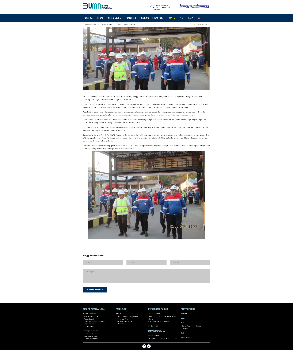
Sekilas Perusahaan (91, 316)
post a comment (96, 289)
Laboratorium (121, 324)
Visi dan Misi (88, 334)
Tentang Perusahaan (91, 331)
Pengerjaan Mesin (123, 319)
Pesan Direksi (89, 319)
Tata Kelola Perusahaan (167, 316)
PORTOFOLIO (131, 18)
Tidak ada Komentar (203, 24)
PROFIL (100, 18)
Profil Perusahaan (89, 313)
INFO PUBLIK (159, 18)
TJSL (181, 18)
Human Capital (89, 326)
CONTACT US (153, 326)
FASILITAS (145, 18)
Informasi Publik (154, 313)
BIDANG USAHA (114, 18)
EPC (176, 338)
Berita (151, 316)
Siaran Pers (186, 326)
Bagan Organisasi (90, 324)
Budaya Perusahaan (91, 339)
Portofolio (184, 313)
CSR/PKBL (185, 328)
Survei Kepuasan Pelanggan (159, 321)
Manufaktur (165, 338)
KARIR (190, 18)
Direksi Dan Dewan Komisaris (94, 321)
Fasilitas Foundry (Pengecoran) (127, 316)
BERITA (172, 18)
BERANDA (88, 18)
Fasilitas (118, 313)
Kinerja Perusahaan (91, 336)
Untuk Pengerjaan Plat (124, 321)
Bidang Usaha (153, 335)
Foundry (152, 338)
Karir (182, 333)
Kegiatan (199, 326)
